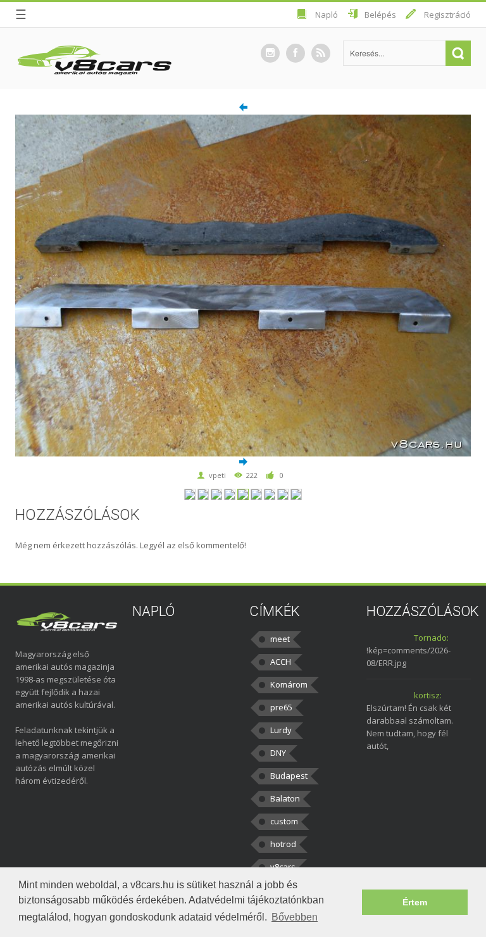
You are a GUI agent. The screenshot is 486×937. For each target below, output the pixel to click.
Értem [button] (414, 902)
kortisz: (428, 695)
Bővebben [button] (294, 917)
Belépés (380, 14)
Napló (326, 14)
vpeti (217, 475)
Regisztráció (447, 14)
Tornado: (431, 637)
